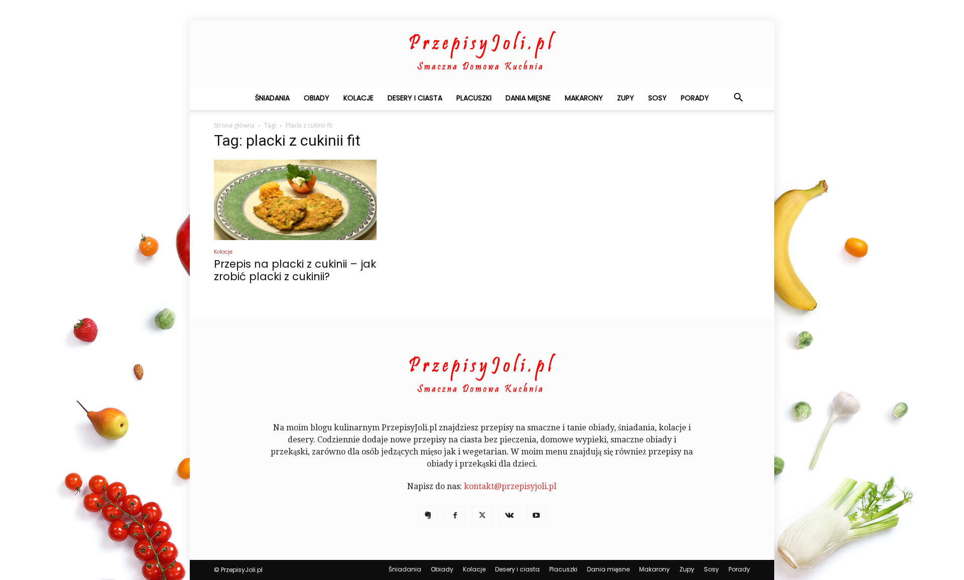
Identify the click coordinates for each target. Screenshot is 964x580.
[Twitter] (482, 516)
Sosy (657, 98)
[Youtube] (536, 516)
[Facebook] (455, 516)
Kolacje (358, 98)
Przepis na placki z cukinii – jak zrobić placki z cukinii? (295, 270)
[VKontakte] (509, 516)
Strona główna (234, 125)
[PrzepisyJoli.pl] (482, 53)
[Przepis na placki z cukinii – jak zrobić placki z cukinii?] (295, 200)
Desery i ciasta (415, 98)
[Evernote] (428, 516)
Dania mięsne (528, 98)
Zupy (625, 98)
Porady (695, 98)
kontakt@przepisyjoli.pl (510, 486)
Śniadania (272, 98)
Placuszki (474, 98)
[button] (738, 98)
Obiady (316, 98)
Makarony (584, 98)
